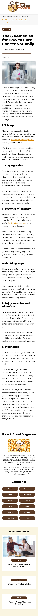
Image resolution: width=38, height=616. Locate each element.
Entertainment (27, 494)
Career (10, 494)
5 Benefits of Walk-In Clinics (19, 584)
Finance (27, 500)
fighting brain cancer (17, 223)
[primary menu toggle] (2, 7)
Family (10, 500)
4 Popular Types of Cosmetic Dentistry (19, 603)
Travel (27, 518)
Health (6, 29)
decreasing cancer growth (22, 140)
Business (27, 489)
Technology (10, 518)
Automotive (10, 489)
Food (10, 506)
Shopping (27, 512)
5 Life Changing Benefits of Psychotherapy (19, 565)
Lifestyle (10, 512)
